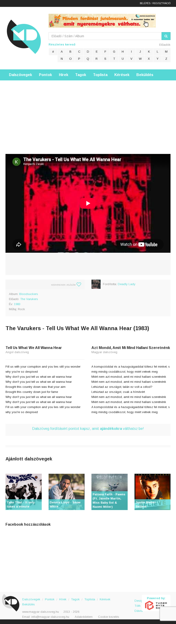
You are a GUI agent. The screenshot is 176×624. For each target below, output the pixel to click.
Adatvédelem (84, 616)
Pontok (45, 75)
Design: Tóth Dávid (138, 603)
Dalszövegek (20, 75)
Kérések (121, 75)
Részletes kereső (62, 44)
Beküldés (144, 75)
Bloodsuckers (28, 294)
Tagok (80, 75)
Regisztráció (161, 3)
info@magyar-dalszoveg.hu (50, 616)
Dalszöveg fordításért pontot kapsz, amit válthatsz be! (88, 429)
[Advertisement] (88, 112)
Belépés (145, 3)
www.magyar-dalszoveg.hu (40, 611)
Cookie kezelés (108, 616)
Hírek (63, 75)
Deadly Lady (126, 284)
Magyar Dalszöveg (24, 36)
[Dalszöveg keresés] (166, 36)
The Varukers (29, 299)
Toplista (100, 75)
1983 (17, 304)
